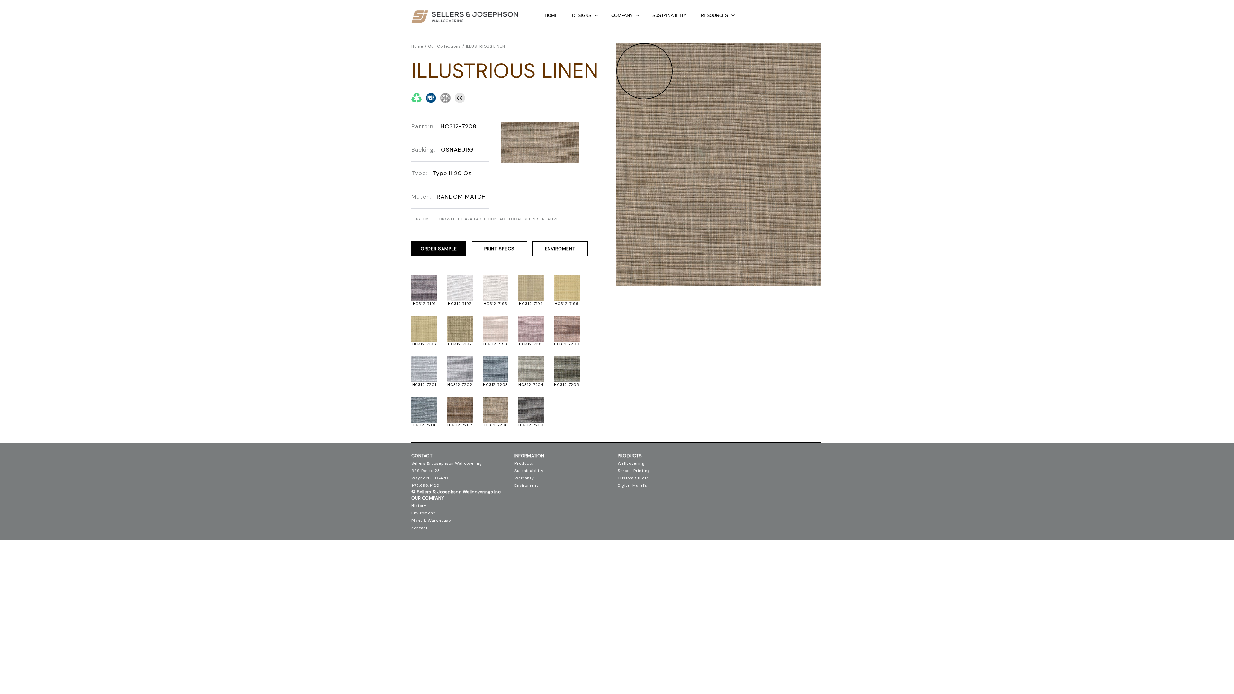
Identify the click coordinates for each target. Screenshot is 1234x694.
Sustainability (669, 15)
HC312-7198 (495, 344)
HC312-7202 (459, 384)
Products (523, 463)
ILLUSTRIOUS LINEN (485, 46)
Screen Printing (634, 470)
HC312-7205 (566, 384)
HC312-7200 (567, 344)
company (621, 15)
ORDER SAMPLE (439, 249)
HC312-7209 (531, 425)
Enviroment (560, 249)
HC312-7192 (460, 303)
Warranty (524, 478)
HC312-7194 (531, 303)
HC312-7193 (495, 303)
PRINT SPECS (499, 249)
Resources (714, 15)
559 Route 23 (425, 470)
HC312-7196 (424, 344)
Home (551, 15)
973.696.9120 (425, 485)
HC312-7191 (424, 303)
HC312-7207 (459, 425)
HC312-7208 (495, 425)
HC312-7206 (424, 425)
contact (419, 527)
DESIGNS (581, 15)
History (418, 505)
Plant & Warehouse (431, 520)
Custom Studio (633, 478)
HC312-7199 (531, 344)
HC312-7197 (459, 344)
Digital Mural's (633, 485)
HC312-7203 (495, 384)
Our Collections (444, 46)
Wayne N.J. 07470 (429, 478)
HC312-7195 (567, 303)
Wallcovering (631, 463)
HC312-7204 (531, 384)
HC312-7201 (424, 384)
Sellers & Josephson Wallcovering (446, 463)
